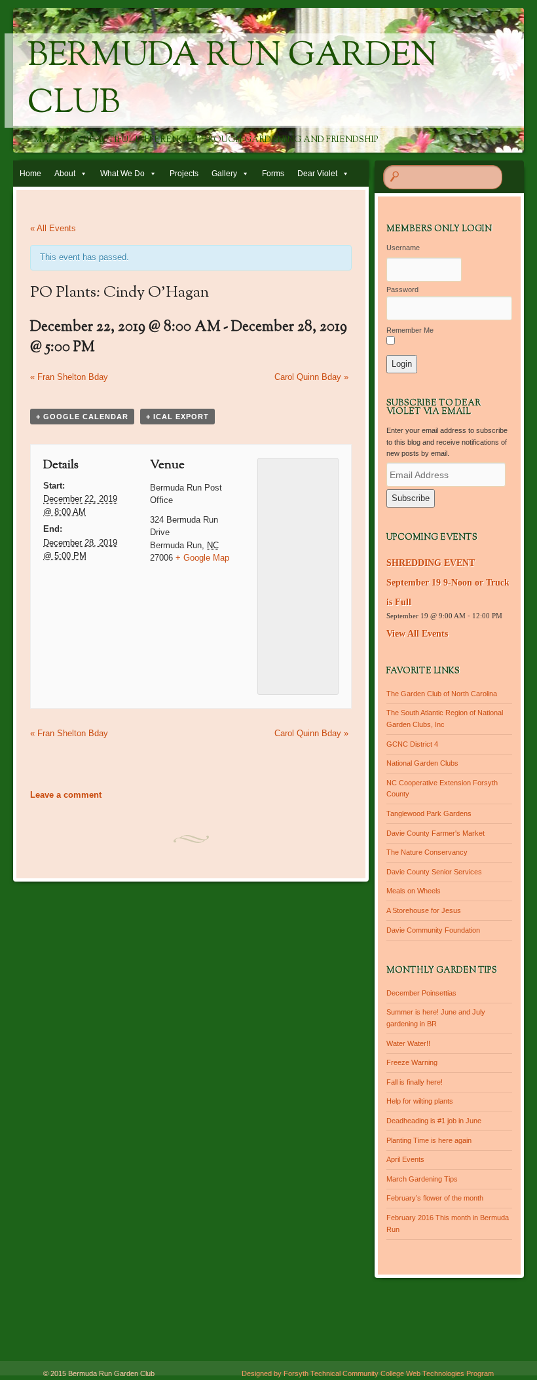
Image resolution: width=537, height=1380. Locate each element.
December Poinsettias (421, 993)
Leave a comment (66, 795)
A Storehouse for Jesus (423, 910)
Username (403, 248)
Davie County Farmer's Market (435, 833)
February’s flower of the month (434, 1198)
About (64, 173)
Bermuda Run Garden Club (232, 80)
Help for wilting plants (419, 1101)
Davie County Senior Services (434, 872)
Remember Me (410, 330)
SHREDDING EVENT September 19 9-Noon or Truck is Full (447, 582)
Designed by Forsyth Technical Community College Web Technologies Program (368, 1373)
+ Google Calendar (82, 416)
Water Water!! (408, 1043)
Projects (184, 173)
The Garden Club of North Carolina (441, 694)
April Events (405, 1159)
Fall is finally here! (414, 1082)
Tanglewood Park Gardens (429, 813)
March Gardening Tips (422, 1179)
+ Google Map (202, 558)
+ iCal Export (177, 416)
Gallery (224, 173)
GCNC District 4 (412, 744)
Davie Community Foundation (433, 930)
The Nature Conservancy (427, 852)
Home (30, 173)
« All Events (53, 228)
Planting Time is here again (429, 1140)
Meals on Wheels (413, 891)
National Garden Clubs (422, 763)
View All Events (417, 634)
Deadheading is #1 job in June (433, 1121)
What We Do (122, 173)
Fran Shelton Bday (69, 377)
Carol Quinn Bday (311, 377)
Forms (273, 173)
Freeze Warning (411, 1062)
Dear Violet (317, 173)
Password (402, 289)
